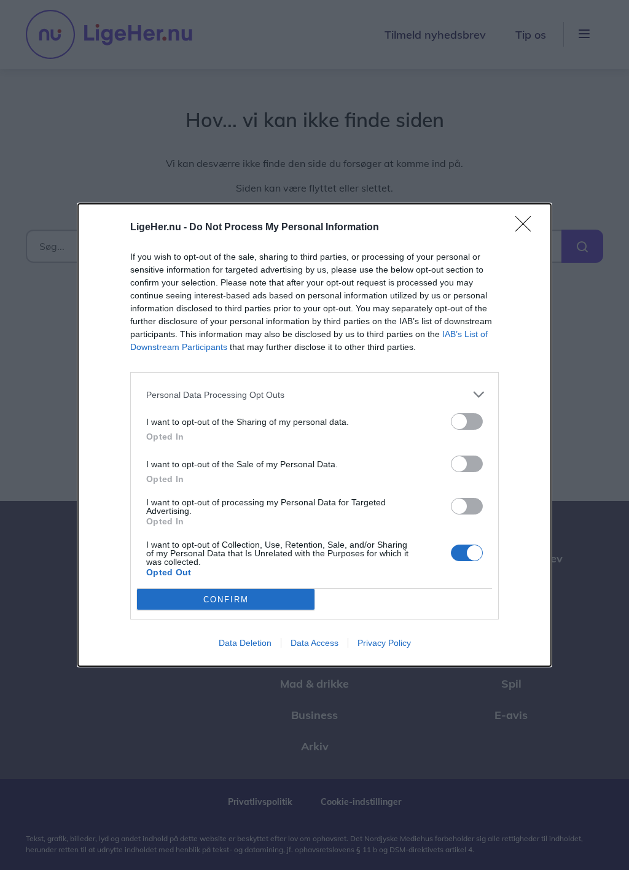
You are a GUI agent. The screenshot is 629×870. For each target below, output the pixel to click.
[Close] (527, 227)
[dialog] (314, 435)
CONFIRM (226, 599)
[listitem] (314, 394)
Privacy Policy (384, 643)
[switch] (467, 421)
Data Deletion (245, 643)
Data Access (314, 643)
